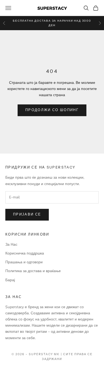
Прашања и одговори (24, 262)
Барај (10, 280)
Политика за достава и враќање (33, 270)
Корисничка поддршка (24, 253)
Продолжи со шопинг (52, 110)
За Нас (11, 244)
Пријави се (27, 214)
